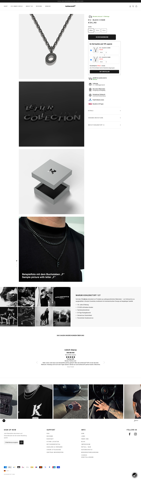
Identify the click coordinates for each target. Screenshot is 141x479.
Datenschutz (86, 449)
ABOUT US (29, 6)
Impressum (85, 444)
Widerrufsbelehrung (90, 452)
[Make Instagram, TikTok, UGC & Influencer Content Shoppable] (136, 421)
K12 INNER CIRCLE (17, 6)
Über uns (85, 439)
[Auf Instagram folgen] (135, 434)
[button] (37, 362)
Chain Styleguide (54, 449)
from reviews (70, 355)
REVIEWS (39, 6)
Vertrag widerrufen (55, 452)
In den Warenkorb (102, 37)
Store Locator (53, 441)
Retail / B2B (86, 447)
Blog (83, 441)
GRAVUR (48, 6)
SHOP (6, 6)
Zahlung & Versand (55, 447)
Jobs (83, 436)
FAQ (48, 433)
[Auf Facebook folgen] (129, 434)
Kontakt (50, 439)
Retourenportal (53, 444)
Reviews (50, 436)
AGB (82, 433)
